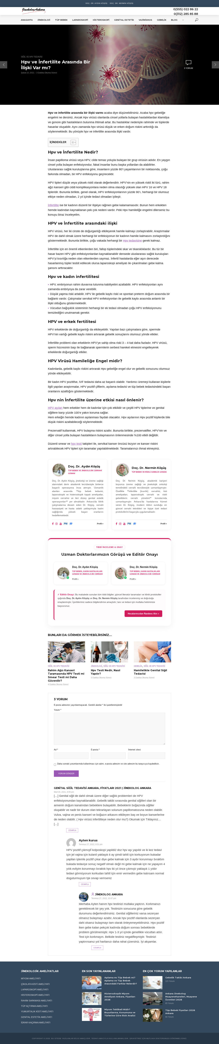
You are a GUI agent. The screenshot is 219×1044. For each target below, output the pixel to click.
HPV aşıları (55, 407)
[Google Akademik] (71, 524)
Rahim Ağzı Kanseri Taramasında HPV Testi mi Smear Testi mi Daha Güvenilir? (66, 675)
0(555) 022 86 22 (185, 9)
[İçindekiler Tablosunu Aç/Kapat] (71, 142)
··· (183, 20)
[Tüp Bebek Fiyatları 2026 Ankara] (152, 1015)
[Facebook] (53, 524)
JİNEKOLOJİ (96, 666)
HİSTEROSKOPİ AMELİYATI (35, 995)
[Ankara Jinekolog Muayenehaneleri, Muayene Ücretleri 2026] (152, 998)
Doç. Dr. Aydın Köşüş (96, 3)
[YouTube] (61, 524)
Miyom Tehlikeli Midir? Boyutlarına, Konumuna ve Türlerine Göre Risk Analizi (119, 1012)
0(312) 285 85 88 (186, 14)
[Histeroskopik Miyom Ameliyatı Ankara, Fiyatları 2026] (91, 998)
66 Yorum (169, 1017)
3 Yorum (188, 68)
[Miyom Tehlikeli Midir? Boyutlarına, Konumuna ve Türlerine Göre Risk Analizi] (91, 1014)
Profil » (100, 524)
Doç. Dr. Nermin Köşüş (121, 3)
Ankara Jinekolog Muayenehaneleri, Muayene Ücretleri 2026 (181, 996)
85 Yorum (169, 1003)
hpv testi (76, 443)
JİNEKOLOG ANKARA (109, 894)
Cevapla (72, 830)
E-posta (95, 749)
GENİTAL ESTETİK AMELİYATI (36, 1017)
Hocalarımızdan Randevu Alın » (143, 613)
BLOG (174, 20)
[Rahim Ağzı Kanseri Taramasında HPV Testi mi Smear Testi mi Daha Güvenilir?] (66, 651)
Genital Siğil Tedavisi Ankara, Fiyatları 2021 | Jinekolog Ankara (102, 788)
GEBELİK (138, 666)
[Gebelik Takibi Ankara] (152, 982)
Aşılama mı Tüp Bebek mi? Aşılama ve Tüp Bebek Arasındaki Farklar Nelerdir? (120, 980)
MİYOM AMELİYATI (31, 978)
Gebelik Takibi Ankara (178, 977)
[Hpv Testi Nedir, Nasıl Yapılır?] (109, 651)
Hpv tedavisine (132, 240)
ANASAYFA (27, 20)
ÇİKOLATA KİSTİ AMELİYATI (35, 984)
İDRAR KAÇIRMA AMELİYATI (35, 1022)
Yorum (57, 710)
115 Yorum (170, 981)
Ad (56, 749)
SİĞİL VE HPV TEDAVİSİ (31, 57)
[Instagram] (56, 524)
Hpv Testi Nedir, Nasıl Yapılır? (105, 672)
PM (65, 523)
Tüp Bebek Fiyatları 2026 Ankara (180, 1012)
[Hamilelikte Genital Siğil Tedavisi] (152, 651)
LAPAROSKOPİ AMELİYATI (34, 989)
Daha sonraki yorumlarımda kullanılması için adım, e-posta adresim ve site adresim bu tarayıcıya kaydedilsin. (108, 764)
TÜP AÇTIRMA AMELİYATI (34, 1006)
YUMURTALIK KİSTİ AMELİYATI (37, 1011)
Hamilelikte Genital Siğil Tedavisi (150, 672)
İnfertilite (53, 205)
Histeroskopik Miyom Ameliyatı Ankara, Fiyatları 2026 (119, 996)
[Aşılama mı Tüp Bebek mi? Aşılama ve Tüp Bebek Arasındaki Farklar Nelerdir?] (91, 982)
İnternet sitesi (134, 749)
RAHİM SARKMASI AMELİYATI (36, 1000)
